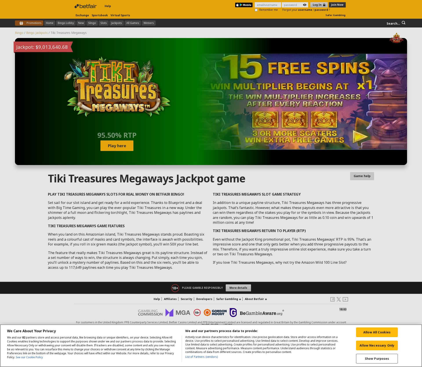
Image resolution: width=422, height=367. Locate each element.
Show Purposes (377, 358)
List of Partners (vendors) (201, 357)
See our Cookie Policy (29, 357)
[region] (211, 345)
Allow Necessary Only (377, 345)
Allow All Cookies (377, 332)
